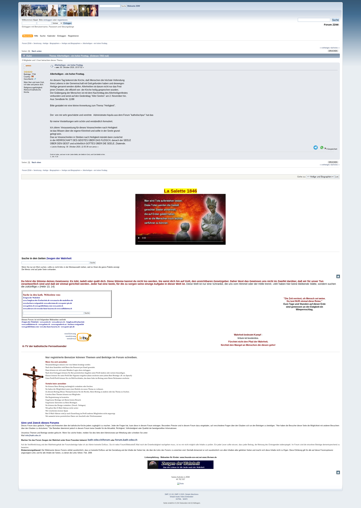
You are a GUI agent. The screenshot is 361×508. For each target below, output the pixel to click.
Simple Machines (191, 494)
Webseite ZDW (133, 6)
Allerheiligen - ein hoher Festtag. (69, 65)
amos (28, 65)
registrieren (62, 20)
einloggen (47, 20)
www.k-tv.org (71, 336)
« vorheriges (325, 48)
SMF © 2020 (179, 494)
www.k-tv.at (71, 338)
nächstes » (334, 48)
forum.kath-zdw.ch (126, 439)
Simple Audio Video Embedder (181, 497)
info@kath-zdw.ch (33, 435)
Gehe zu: (301, 176)
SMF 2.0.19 (169, 494)
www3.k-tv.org (70, 334)
